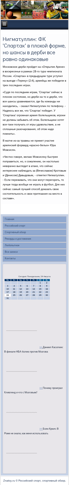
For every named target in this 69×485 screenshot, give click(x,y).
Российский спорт (15, 226)
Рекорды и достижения (18, 239)
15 (40, 289)
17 (8, 292)
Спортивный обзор (15, 232)
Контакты (10, 258)
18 (14, 292)
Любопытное (12, 245)
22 (40, 292)
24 (8, 295)
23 (47, 292)
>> (41, 347)
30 (47, 295)
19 (21, 292)
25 (14, 295)
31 (8, 298)
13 (27, 289)
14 (34, 289)
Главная (9, 219)
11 (14, 289)
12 (21, 289)
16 (47, 289)
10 (8, 289)
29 (40, 295)
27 (27, 295)
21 (34, 292)
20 (27, 292)
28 (34, 295)
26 (21, 295)
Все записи (11, 252)
